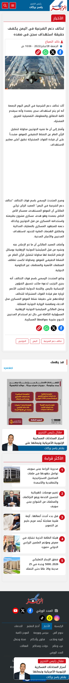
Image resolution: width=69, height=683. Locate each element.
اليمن (34, 341)
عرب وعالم (57, 646)
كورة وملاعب (56, 639)
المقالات (24, 646)
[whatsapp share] (45, 52)
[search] (5, 5)
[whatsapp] (38, 52)
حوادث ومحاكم (40, 646)
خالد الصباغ (53, 41)
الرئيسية (58, 626)
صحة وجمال (19, 639)
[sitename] (34, 598)
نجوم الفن (58, 632)
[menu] (12, 5)
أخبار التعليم (33, 626)
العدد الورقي (44, 611)
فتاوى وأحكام (37, 639)
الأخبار (47, 626)
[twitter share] (53, 52)
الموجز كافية (22, 632)
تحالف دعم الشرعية (53, 341)
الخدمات (18, 626)
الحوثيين (22, 341)
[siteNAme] (58, 5)
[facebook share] (60, 52)
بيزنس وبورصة (40, 632)
